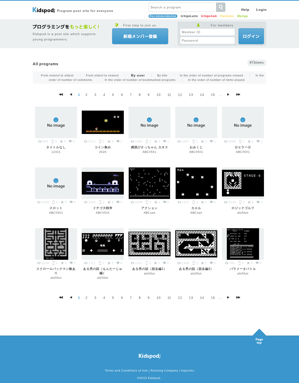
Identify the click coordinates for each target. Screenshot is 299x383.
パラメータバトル (243, 269)
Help (245, 9)
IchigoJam (209, 16)
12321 (56, 152)
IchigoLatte (189, 16)
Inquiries (187, 370)
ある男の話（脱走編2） (196, 269)
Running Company (164, 370)
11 (169, 95)
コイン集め (103, 147)
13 (191, 95)
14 (202, 95)
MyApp (242, 16)
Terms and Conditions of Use (126, 370)
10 (159, 95)
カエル (196, 208)
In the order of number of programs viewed (211, 75)
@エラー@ (243, 147)
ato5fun (243, 212)
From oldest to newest (102, 75)
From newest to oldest (57, 75)
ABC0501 (149, 152)
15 (213, 95)
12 (180, 95)
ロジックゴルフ (242, 208)
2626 (103, 152)
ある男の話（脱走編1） (149, 269)
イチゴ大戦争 (103, 208)
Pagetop (259, 335)
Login (261, 9)
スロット (56, 208)
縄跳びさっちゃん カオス (149, 147)
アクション (149, 208)
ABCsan (150, 212)
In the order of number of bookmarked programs (140, 80)
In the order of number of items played (216, 80)
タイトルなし (56, 147)
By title (162, 75)
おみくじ (196, 147)
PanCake (227, 16)
